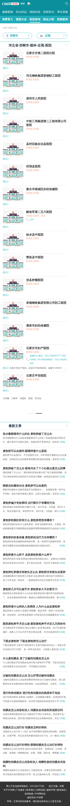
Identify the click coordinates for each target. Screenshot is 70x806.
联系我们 (30, 790)
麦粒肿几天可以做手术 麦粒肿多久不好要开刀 (30, 589)
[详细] (62, 442)
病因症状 (35, 11)
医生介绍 (48, 19)
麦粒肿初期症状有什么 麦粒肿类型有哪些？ (29, 520)
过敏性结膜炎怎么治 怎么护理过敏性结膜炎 (29, 675)
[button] (31, 413)
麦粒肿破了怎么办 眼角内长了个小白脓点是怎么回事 (34, 468)
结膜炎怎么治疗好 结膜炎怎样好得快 (25, 727)
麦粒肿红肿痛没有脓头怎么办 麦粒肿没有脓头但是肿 (34, 572)
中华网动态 (40, 793)
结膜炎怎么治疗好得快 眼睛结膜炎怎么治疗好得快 (33, 744)
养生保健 (62, 11)
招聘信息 (40, 790)
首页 (5, 28)
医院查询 (35, 19)
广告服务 (20, 790)
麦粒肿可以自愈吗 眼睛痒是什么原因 (25, 451)
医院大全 (21, 19)
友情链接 (29, 793)
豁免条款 (61, 790)
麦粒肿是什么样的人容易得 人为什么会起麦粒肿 (31, 606)
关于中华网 (9, 790)
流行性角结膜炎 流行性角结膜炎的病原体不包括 (31, 692)
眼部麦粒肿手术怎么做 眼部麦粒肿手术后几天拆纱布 (34, 623)
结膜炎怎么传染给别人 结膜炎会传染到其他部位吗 (33, 710)
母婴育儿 (7, 19)
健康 (22, 3)
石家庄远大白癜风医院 (13, 398)
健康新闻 (7, 11)
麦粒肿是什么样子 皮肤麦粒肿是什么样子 (27, 554)
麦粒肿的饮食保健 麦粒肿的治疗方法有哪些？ (30, 537)
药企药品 (21, 11)
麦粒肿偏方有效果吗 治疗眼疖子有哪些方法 (29, 502)
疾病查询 (62, 19)
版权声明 (51, 790)
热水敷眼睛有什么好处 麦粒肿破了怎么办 (27, 433)
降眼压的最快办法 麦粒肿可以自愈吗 (25, 485)
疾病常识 (48, 11)
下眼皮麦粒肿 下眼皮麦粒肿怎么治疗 (25, 641)
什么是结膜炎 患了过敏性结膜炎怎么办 (26, 658)
